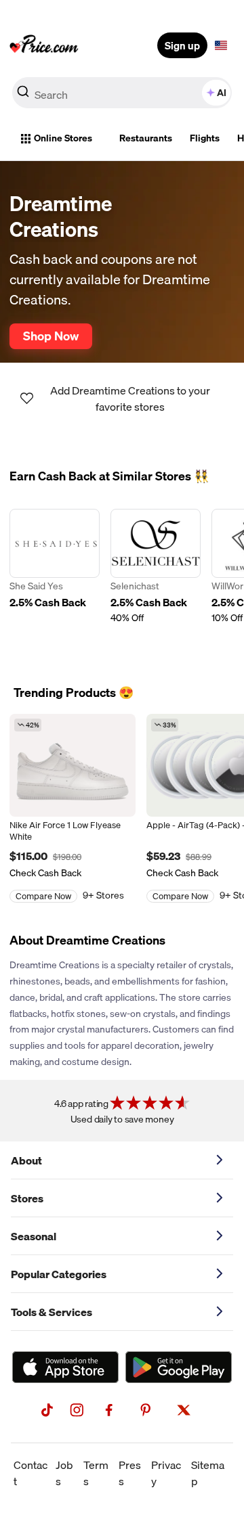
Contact (30, 1473)
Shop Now (51, 335)
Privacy (166, 1473)
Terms (95, 1473)
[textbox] (221, 45)
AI (221, 92)
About (26, 1160)
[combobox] (122, 92)
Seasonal (33, 1236)
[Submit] (23, 95)
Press (130, 1473)
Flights (205, 138)
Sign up (182, 45)
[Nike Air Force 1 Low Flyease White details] (72, 765)
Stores (27, 1198)
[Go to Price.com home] (44, 45)
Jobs (64, 1473)
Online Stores (63, 138)
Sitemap (207, 1473)
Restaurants (145, 138)
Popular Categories (58, 1274)
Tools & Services (51, 1312)
